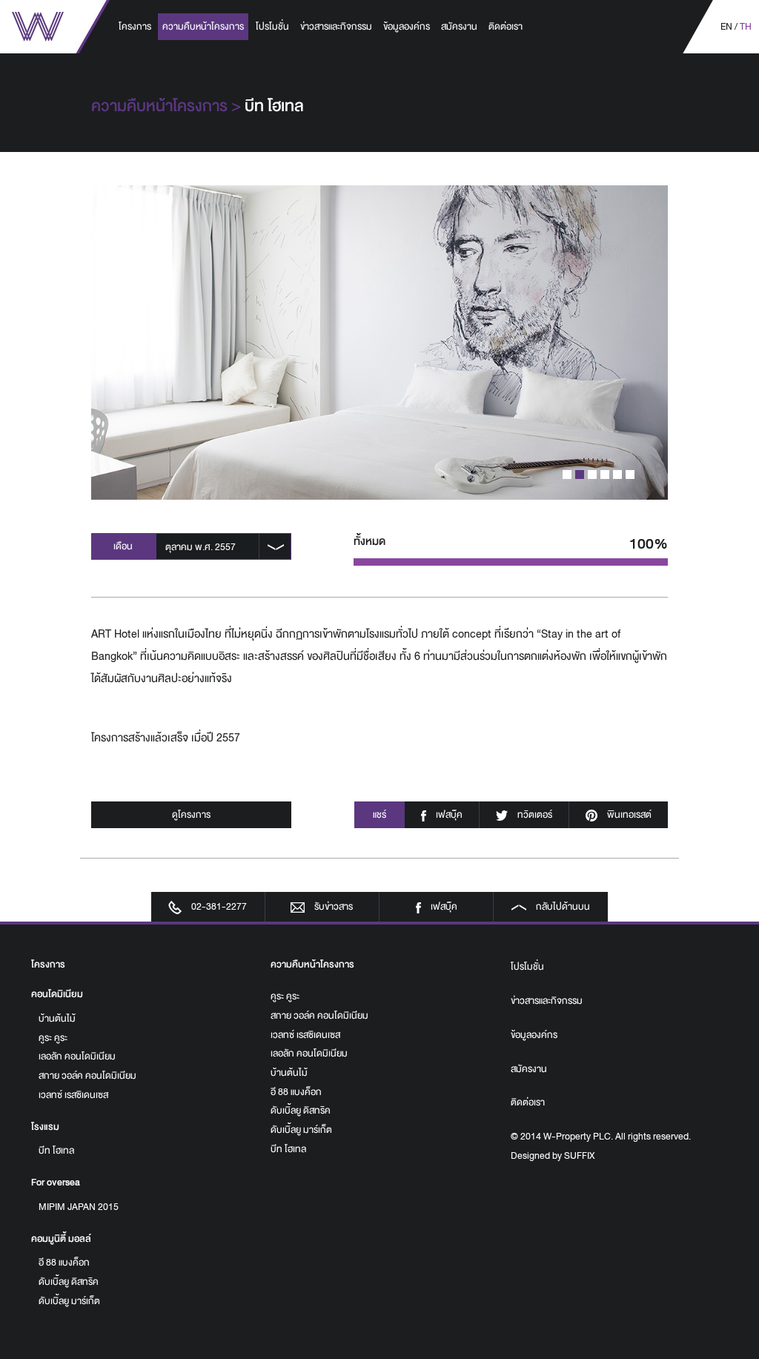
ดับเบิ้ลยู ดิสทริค (69, 1281)
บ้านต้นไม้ (57, 1018)
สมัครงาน (459, 26)
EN (726, 26)
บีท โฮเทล (56, 1150)
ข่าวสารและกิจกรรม (336, 26)
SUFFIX (579, 1155)
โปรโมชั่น (272, 26)
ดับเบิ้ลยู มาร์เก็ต (69, 1301)
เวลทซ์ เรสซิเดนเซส (73, 1095)
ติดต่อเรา (505, 26)
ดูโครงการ (191, 814)
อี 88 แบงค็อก (64, 1262)
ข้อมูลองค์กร (406, 26)
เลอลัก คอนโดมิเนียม (77, 1056)
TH (746, 26)
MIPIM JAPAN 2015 (79, 1207)
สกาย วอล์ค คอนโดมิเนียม (87, 1075)
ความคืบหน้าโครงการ (203, 26)
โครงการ (135, 26)
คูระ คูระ (53, 1038)
